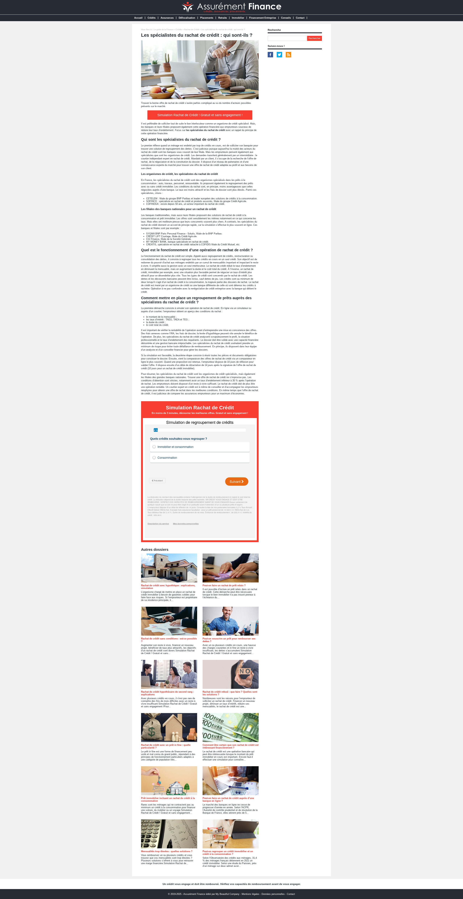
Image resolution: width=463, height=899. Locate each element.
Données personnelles (273, 894)
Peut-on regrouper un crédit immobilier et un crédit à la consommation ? (228, 852)
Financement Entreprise (262, 17)
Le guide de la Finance (163, 29)
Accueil (138, 17)
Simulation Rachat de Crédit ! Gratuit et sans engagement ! (200, 115)
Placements (206, 17)
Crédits (152, 17)
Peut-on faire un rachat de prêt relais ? (224, 585)
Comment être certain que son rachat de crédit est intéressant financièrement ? (230, 746)
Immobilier (238, 17)
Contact (300, 17)
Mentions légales (250, 894)
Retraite (222, 17)
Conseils (286, 17)
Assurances (167, 17)
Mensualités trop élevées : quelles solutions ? (166, 851)
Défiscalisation (187, 17)
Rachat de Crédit (191, 29)
